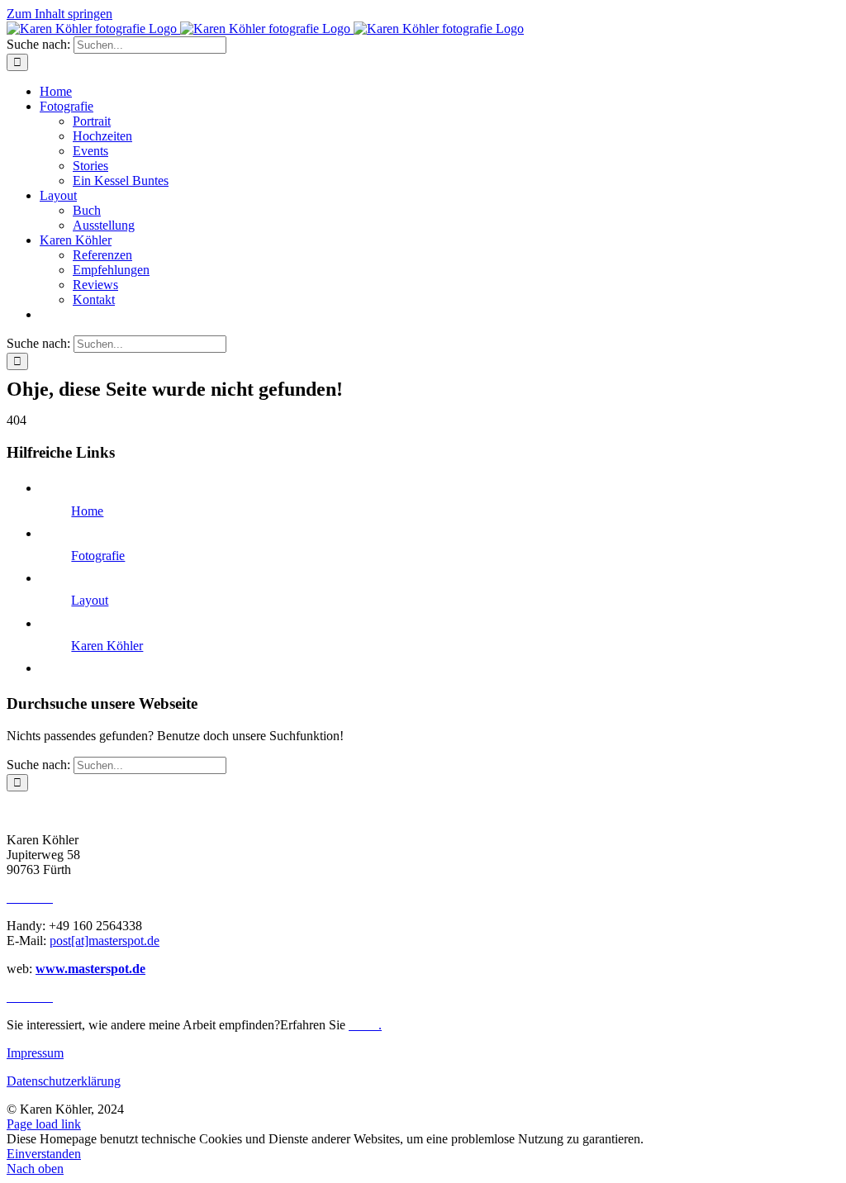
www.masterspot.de (90, 969)
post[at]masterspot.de (104, 941)
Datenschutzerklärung (64, 1081)
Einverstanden (44, 1154)
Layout (89, 600)
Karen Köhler (107, 646)
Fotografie (98, 556)
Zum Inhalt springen (59, 14)
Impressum (35, 1053)
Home (87, 511)
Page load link (44, 1124)
